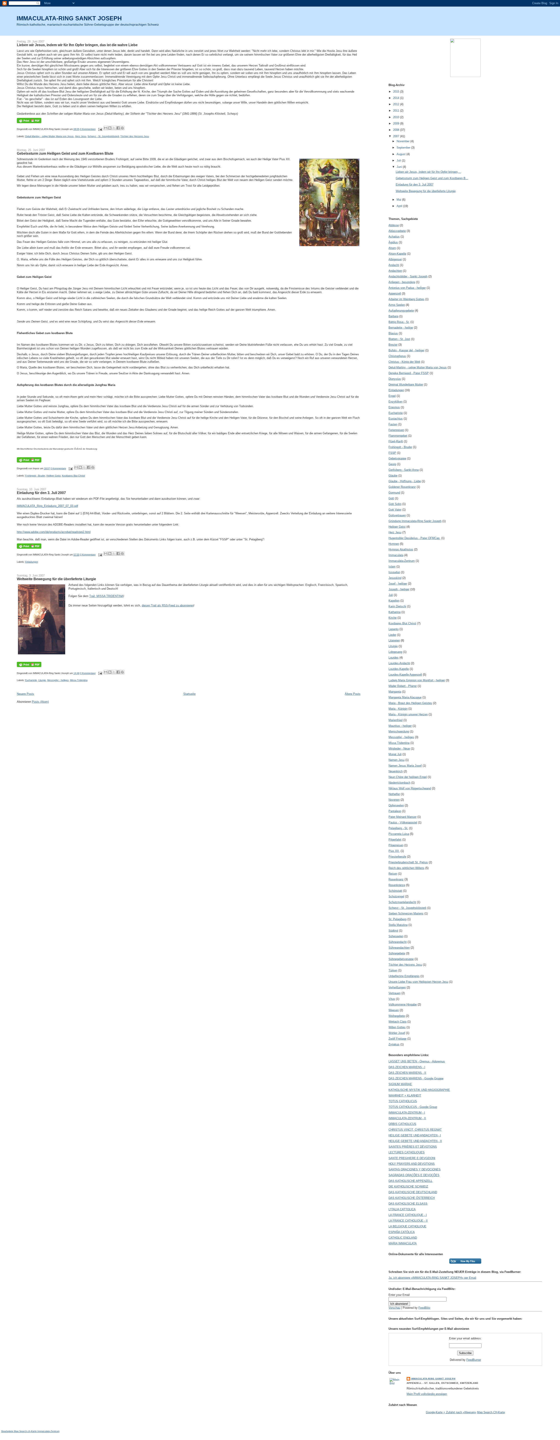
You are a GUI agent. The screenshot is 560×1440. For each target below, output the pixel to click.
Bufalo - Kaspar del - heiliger (406, 350)
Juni (400, 166)
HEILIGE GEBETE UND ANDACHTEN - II (415, 1141)
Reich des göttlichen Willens (406, 868)
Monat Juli (395, 754)
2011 (396, 110)
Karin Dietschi (397, 606)
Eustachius (395, 418)
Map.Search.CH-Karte (491, 1412)
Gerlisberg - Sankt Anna (403, 469)
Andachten (395, 270)
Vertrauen (394, 993)
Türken (392, 970)
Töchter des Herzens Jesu (134, 136)
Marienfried (395, 720)
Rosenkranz (396, 879)
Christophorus (397, 356)
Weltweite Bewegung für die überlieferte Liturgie (56, 579)
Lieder (392, 634)
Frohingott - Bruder (35, 475)
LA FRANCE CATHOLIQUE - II (408, 1220)
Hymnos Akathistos (400, 549)
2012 (396, 104)
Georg (392, 464)
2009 (396, 123)
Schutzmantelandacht (402, 902)
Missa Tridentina (79, 680)
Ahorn (392, 248)
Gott (391, 498)
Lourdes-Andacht (399, 663)
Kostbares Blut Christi (73, 475)
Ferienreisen (396, 430)
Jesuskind (394, 578)
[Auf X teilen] (114, 128)
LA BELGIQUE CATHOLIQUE (407, 1226)
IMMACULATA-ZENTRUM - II (407, 1118)
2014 (396, 98)
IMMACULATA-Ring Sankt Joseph (433, 1378)
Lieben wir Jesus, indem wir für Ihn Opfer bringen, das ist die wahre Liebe (77, 45)
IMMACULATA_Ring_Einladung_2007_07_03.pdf (47, 506)
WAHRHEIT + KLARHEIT (404, 1095)
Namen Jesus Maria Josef (405, 765)
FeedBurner (473, 1359)
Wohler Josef (396, 1033)
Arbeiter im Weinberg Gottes (406, 299)
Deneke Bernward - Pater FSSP (408, 373)
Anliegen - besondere (401, 282)
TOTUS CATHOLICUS (402, 1101)
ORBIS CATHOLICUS (402, 1124)
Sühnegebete (396, 953)
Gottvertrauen (397, 515)
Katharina (394, 612)
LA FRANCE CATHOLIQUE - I (407, 1215)
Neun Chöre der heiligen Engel (407, 777)
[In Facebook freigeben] (118, 128)
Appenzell (394, 293)
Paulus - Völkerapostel (402, 822)
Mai (399, 199)
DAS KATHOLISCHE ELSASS (407, 1203)
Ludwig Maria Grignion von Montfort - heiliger (416, 680)
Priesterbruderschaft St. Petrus (408, 862)
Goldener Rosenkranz (402, 487)
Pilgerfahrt (394, 839)
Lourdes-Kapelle (398, 669)
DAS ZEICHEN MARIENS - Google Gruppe (415, 1078)
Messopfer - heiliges (58, 680)
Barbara (393, 316)
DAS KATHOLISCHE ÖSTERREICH (411, 1198)
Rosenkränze (396, 885)
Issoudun (394, 572)
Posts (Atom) (40, 701)
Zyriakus (393, 1044)
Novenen (394, 799)
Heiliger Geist (53, 475)
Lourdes (393, 657)
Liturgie (42, 680)
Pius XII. (394, 851)
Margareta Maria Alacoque (405, 697)
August (401, 154)
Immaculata (395, 555)
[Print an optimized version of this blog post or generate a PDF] (29, 122)
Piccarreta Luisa (398, 834)
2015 (396, 91)
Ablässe (393, 225)
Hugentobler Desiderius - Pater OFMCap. (414, 538)
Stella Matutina (398, 925)
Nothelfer (394, 794)
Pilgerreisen (395, 845)
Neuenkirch (395, 771)
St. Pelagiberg (397, 919)
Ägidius (393, 242)
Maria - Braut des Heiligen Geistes (410, 703)
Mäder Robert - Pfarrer (402, 686)
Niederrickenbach (399, 782)
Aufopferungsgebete (401, 310)
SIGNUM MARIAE (400, 1084)
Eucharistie (31, 680)
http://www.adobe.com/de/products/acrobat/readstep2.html (54, 532)
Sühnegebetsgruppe (401, 959)
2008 (396, 129)
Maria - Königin (398, 708)
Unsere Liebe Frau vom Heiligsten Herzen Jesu (418, 981)
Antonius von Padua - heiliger (407, 287)
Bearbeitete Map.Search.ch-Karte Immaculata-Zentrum (30, 1431)
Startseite (189, 693)
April (400, 206)
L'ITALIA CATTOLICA (402, 1209)
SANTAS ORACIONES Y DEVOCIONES (414, 1169)
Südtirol (393, 930)
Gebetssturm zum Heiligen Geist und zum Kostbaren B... (432, 178)
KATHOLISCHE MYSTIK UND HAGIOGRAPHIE (419, 1089)
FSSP (392, 452)
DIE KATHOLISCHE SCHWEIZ (408, 1186)
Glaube (392, 475)
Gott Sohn (394, 504)
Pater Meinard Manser (402, 816)
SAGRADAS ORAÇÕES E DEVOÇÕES (413, 1175)
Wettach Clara (397, 1021)
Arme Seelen (396, 305)
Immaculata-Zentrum (401, 560)
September (404, 147)
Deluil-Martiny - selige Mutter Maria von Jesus (49, 136)
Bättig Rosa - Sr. (399, 322)
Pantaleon (394, 811)
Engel (392, 396)
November (403, 141)
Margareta (394, 691)
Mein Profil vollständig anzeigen (427, 1394)
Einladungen (31, 562)
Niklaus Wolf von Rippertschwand (409, 788)
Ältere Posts (352, 693)
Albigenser (395, 259)
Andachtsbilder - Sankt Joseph (407, 276)
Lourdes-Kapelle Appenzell (405, 674)
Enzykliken (395, 401)
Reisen (392, 873)
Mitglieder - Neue (399, 748)
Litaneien (394, 640)
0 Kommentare (88, 129)
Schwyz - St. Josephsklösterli (103, 136)
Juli (399, 160)
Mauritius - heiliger (400, 725)
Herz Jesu (80, 136)
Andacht (393, 265)
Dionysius (394, 378)
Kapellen (393, 600)
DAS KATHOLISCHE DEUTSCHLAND (412, 1192)
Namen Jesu (396, 760)
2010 (396, 117)
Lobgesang (395, 651)
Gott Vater (394, 509)
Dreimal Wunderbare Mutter (405, 384)
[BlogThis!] (110, 128)
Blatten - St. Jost (399, 339)
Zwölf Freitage (397, 1038)
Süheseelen (395, 936)
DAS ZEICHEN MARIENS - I (406, 1067)
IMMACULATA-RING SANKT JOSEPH (69, 18)
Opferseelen (396, 805)
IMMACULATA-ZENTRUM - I (406, 1112)
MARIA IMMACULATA (402, 1243)
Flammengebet (397, 435)
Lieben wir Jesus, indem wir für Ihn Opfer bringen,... (428, 171)
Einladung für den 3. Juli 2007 (41, 493)
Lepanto (393, 629)
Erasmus (394, 407)
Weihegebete (396, 1016)
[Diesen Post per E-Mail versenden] (105, 128)
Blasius (393, 333)
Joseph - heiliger (398, 589)
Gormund (394, 492)
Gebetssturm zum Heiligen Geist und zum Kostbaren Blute (65, 153)
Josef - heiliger (397, 583)
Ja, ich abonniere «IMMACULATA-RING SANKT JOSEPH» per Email (432, 1277)
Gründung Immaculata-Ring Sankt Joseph (414, 521)
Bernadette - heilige (400, 327)
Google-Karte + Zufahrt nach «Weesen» (451, 1412)
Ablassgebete (397, 231)
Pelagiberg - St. (398, 828)
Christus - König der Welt (404, 361)
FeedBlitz (424, 1307)
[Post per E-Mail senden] (100, 129)
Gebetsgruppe (397, 458)
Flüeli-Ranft (395, 441)
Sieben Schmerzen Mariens (406, 913)
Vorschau (394, 1307)
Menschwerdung (398, 731)
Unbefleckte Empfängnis (404, 976)
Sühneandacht (397, 942)
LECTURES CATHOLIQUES (406, 1152)
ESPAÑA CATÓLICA (401, 1232)
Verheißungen (397, 987)
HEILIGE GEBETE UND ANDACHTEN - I (414, 1135)
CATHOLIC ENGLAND (402, 1237)
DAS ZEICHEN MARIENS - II (407, 1072)
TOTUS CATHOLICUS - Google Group (412, 1107)
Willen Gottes (397, 1027)
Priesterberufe (397, 856)
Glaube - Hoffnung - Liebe (404, 481)
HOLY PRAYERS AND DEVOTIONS (411, 1163)
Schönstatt (395, 890)
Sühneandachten (399, 947)
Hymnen (393, 543)
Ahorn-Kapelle (397, 253)
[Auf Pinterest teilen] (122, 128)
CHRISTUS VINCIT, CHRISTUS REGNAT (415, 1129)
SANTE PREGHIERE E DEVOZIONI (411, 1158)
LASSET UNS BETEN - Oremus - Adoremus (416, 1061)
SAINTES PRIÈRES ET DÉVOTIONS (412, 1146)
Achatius (394, 236)
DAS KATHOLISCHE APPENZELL (410, 1180)
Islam (392, 566)
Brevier (392, 344)
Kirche (392, 617)
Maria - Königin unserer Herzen (408, 714)
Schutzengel (396, 896)
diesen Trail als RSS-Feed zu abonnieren (168, 605)
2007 (396, 136)
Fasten (392, 424)
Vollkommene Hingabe (402, 1004)
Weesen (393, 1010)
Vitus (391, 998)
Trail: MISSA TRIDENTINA (106, 596)
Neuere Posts (25, 693)
